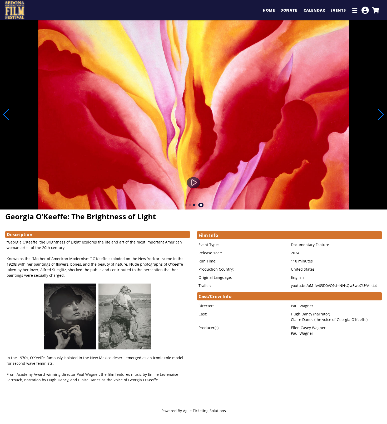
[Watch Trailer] (193, 182)
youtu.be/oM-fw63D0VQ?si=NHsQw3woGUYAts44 (334, 285)
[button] (186, 205)
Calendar (314, 10)
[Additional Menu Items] (355, 10)
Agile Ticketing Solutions (204, 410)
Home (269, 10)
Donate (289, 10)
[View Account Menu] (365, 10)
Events (338, 10)
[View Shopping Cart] (376, 10)
